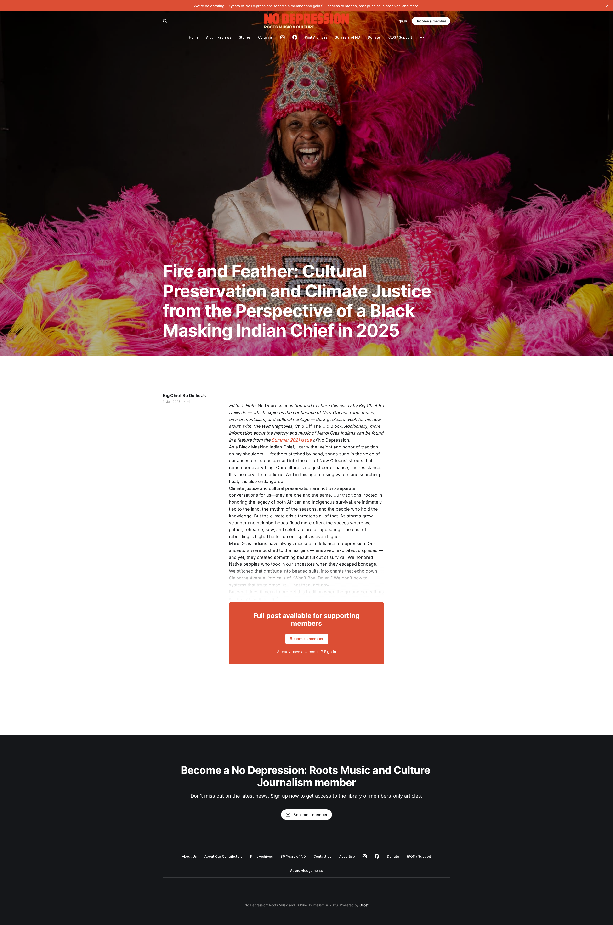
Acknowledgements (306, 870)
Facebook (377, 856)
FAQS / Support (400, 37)
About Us (189, 856)
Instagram (365, 856)
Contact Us (322, 856)
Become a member (431, 21)
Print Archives (316, 37)
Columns (265, 37)
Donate (374, 37)
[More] (422, 37)
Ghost (364, 905)
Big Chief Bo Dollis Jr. (184, 395)
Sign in (401, 21)
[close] (607, 6)
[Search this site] (165, 21)
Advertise (347, 856)
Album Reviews (218, 37)
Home (194, 37)
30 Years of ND (347, 37)
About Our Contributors (223, 856)
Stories (244, 37)
